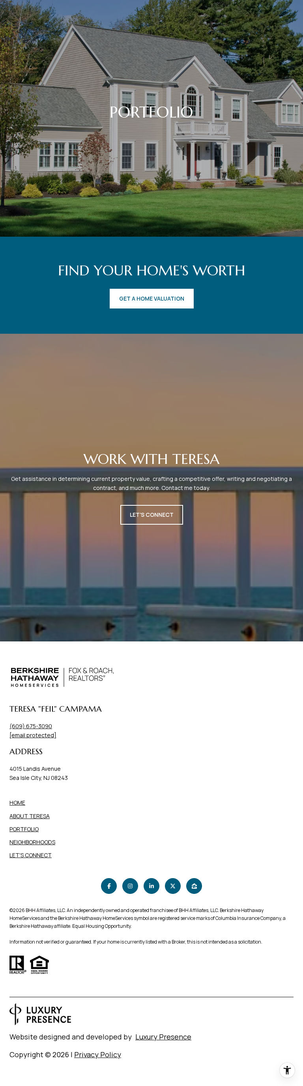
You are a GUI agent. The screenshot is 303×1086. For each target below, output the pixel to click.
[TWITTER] (173, 886)
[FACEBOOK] (109, 886)
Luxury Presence (163, 1036)
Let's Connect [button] (152, 514)
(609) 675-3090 (30, 726)
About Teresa (29, 816)
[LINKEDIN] (151, 886)
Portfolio (24, 829)
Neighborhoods (32, 842)
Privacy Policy (97, 1054)
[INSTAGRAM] (130, 886)
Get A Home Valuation (151, 298)
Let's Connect (30, 855)
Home (17, 802)
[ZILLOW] (194, 886)
